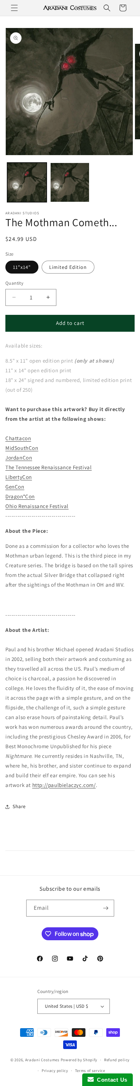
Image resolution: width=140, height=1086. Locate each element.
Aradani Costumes (42, 1059)
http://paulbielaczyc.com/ (64, 785)
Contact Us (110, 1080)
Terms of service (90, 1070)
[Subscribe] (106, 908)
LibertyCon (18, 477)
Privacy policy (55, 1070)
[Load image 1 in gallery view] (27, 182)
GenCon (14, 486)
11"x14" (22, 267)
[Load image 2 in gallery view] (70, 182)
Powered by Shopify (79, 1059)
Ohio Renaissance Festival (37, 506)
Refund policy (117, 1059)
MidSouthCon (21, 447)
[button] (14, 8)
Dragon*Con (20, 496)
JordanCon (18, 457)
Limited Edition (68, 267)
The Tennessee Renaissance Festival (48, 467)
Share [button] (19, 806)
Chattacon (18, 438)
